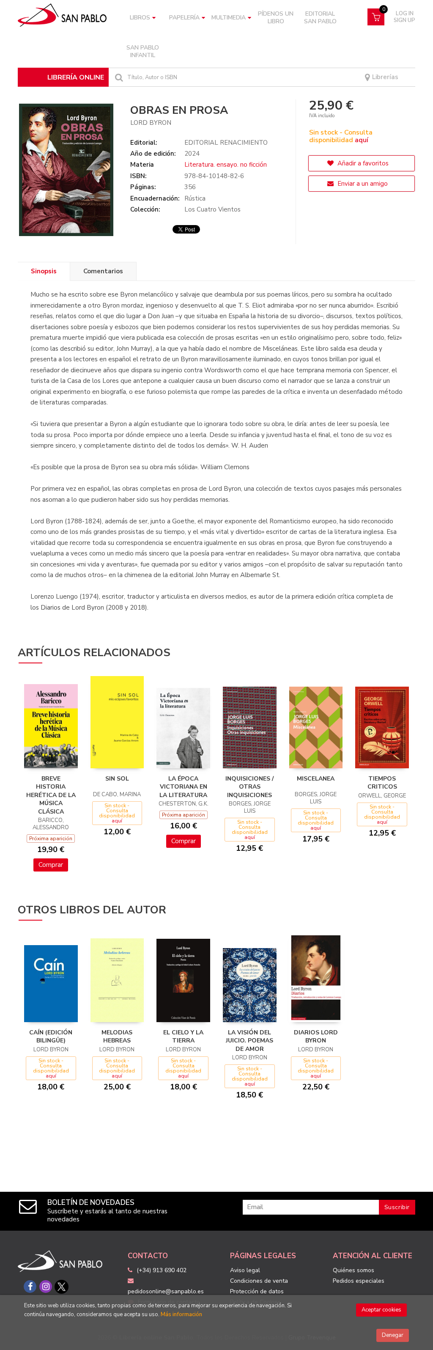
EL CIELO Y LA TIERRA (183, 1036)
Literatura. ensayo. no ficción (225, 164)
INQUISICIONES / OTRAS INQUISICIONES (249, 787)
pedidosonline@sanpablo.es (166, 1291)
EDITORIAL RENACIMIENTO (226, 142)
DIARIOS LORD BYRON (316, 1036)
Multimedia (228, 18)
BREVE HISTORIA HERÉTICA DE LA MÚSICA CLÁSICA (51, 795)
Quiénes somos (353, 1270)
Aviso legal (245, 1270)
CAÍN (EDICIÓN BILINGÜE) (50, 1036)
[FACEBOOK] (30, 1286)
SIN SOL (117, 779)
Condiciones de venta (259, 1281)
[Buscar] (118, 77)
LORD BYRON (150, 122)
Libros (140, 18)
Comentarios (103, 271)
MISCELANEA (315, 779)
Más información (181, 1314)
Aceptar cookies (381, 1310)
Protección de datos (257, 1291)
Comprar (50, 865)
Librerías (384, 77)
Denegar (392, 1335)
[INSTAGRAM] (45, 1286)
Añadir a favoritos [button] (362, 163)
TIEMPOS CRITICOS (382, 783)
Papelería (184, 18)
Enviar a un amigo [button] (362, 183)
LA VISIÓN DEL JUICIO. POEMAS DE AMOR (249, 1040)
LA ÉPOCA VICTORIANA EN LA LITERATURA (183, 787)
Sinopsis (44, 271)
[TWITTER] (61, 1286)
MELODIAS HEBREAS (116, 1036)
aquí (361, 140)
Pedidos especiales (358, 1281)
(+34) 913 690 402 (161, 1270)
